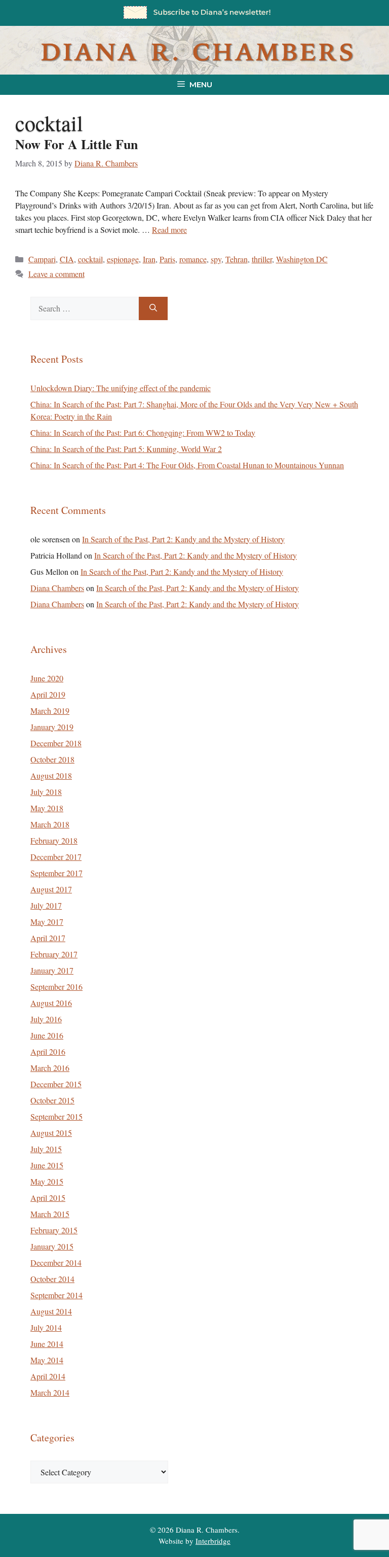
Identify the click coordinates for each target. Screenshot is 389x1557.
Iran (149, 259)
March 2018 (49, 824)
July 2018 (46, 791)
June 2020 (46, 678)
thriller (262, 259)
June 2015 (46, 1165)
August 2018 (51, 775)
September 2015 (56, 1116)
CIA (67, 259)
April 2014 (47, 1376)
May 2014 (46, 1360)
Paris (167, 259)
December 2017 (56, 856)
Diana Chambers (57, 587)
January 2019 (51, 726)
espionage (123, 259)
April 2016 (47, 1051)
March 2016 (49, 1067)
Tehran (236, 259)
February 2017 (53, 954)
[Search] (153, 308)
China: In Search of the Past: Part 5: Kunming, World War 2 (126, 448)
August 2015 (51, 1132)
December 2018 (56, 743)
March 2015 (49, 1213)
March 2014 (49, 1392)
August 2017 (51, 889)
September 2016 (56, 986)
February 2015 (53, 1230)
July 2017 (46, 905)
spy (216, 259)
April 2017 (47, 937)
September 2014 (56, 1295)
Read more (169, 229)
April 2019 (47, 694)
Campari (42, 259)
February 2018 (53, 840)
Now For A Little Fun (76, 144)
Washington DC (302, 259)
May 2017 (46, 921)
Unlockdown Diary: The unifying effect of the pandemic (120, 388)
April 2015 (47, 1197)
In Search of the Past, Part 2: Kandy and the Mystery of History (183, 539)
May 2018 (46, 808)
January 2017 (51, 970)
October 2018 (52, 759)
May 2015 (46, 1181)
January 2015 (51, 1246)
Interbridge (213, 1541)
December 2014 (56, 1262)
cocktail (90, 259)
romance (193, 259)
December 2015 (56, 1084)
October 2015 (52, 1100)
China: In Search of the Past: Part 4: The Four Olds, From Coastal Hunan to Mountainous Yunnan (187, 465)
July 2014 (46, 1327)
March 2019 (49, 710)
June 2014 (46, 1343)
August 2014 (51, 1311)
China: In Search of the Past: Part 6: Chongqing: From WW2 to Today (142, 432)
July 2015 (46, 1149)
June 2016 (46, 1035)
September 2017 (56, 873)
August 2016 (51, 1002)
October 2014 (52, 1278)
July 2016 (46, 1019)
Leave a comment (56, 273)
